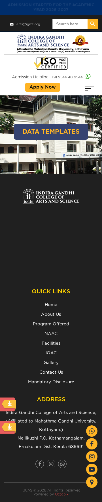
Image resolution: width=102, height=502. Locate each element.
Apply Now (42, 87)
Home (51, 305)
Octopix (62, 494)
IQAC (51, 353)
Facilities (51, 343)
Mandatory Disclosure (51, 382)
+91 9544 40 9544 (67, 77)
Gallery (51, 363)
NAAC (51, 334)
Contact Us (51, 372)
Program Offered (51, 324)
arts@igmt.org (28, 24)
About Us (51, 314)
